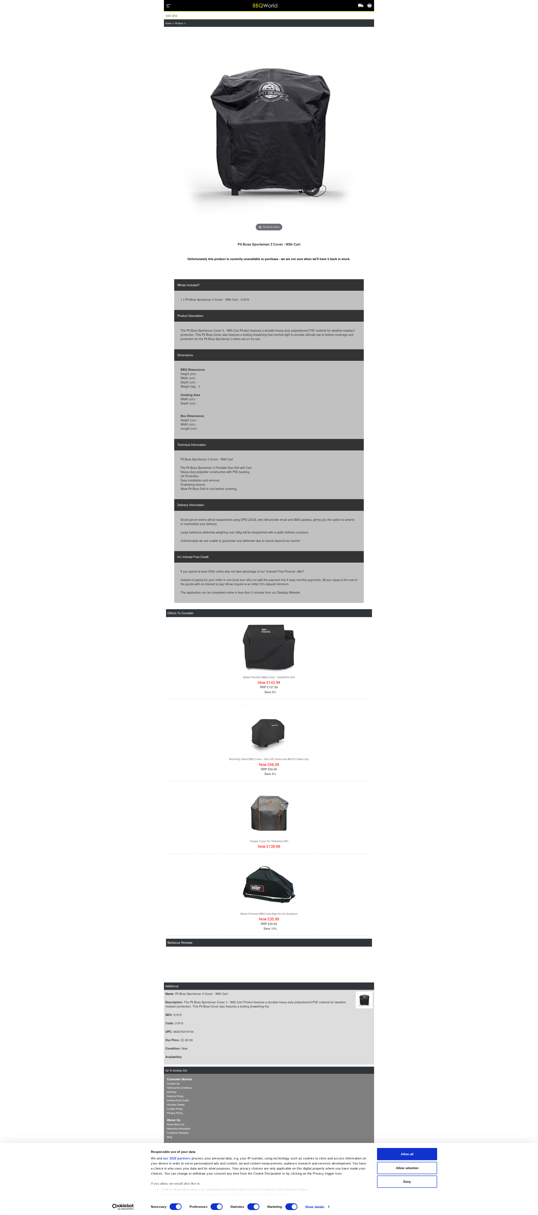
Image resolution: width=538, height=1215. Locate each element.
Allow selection (407, 1168)
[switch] (217, 1206)
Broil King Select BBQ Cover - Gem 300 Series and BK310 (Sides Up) (269, 759)
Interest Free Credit (178, 1100)
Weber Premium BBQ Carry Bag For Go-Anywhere (269, 913)
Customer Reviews (178, 1132)
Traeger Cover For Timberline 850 (268, 841)
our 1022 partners (177, 1158)
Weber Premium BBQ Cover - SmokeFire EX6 (269, 677)
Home (168, 23)
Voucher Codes (176, 1104)
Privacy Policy (175, 1113)
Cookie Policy (175, 1108)
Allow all (407, 1154)
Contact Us (173, 1083)
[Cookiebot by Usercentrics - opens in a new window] (123, 1207)
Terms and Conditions (179, 1087)
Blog (169, 1137)
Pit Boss (179, 23)
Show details (314, 1206)
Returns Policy (175, 1096)
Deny (407, 1181)
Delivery (171, 1092)
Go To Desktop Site (176, 1070)
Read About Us (175, 1124)
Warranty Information (179, 1128)
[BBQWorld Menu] (168, 5)
